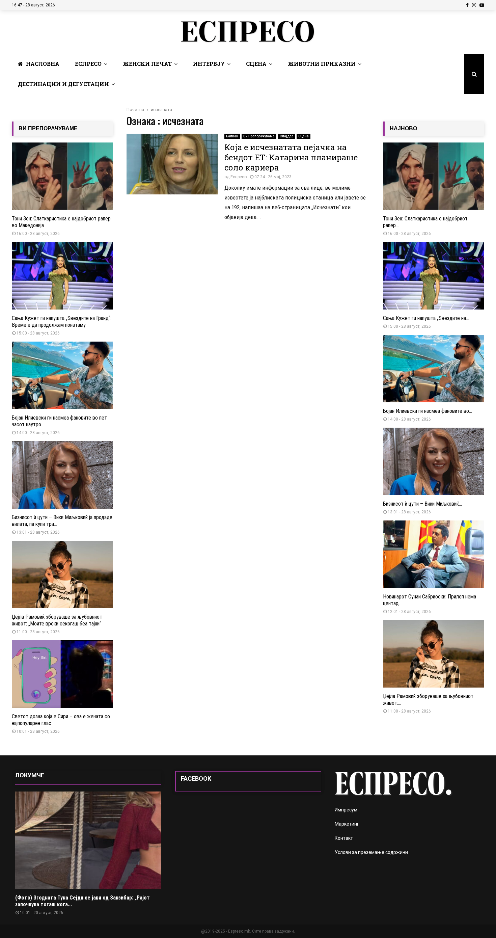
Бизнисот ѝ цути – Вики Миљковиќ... (422, 504)
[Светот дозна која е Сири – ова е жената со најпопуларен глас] (62, 674)
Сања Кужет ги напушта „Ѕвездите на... (426, 318)
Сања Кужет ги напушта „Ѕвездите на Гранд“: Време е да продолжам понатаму (61, 321)
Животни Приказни (322, 63)
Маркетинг (347, 824)
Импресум (346, 809)
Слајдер (286, 136)
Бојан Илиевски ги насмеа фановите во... (427, 411)
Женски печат (147, 63)
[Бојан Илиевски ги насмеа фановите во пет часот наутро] (62, 375)
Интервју (209, 63)
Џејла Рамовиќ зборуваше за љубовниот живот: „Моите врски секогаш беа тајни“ (57, 620)
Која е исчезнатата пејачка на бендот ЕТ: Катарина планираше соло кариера (291, 157)
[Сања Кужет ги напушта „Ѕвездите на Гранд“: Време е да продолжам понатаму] (62, 276)
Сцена (256, 63)
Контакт (344, 838)
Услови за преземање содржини (371, 852)
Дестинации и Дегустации (63, 83)
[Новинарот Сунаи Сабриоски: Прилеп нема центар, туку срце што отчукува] (433, 554)
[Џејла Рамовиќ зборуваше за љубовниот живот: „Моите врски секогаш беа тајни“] (62, 574)
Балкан (232, 136)
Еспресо (88, 63)
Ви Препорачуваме (259, 136)
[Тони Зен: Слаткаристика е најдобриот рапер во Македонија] (62, 176)
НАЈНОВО (403, 128)
